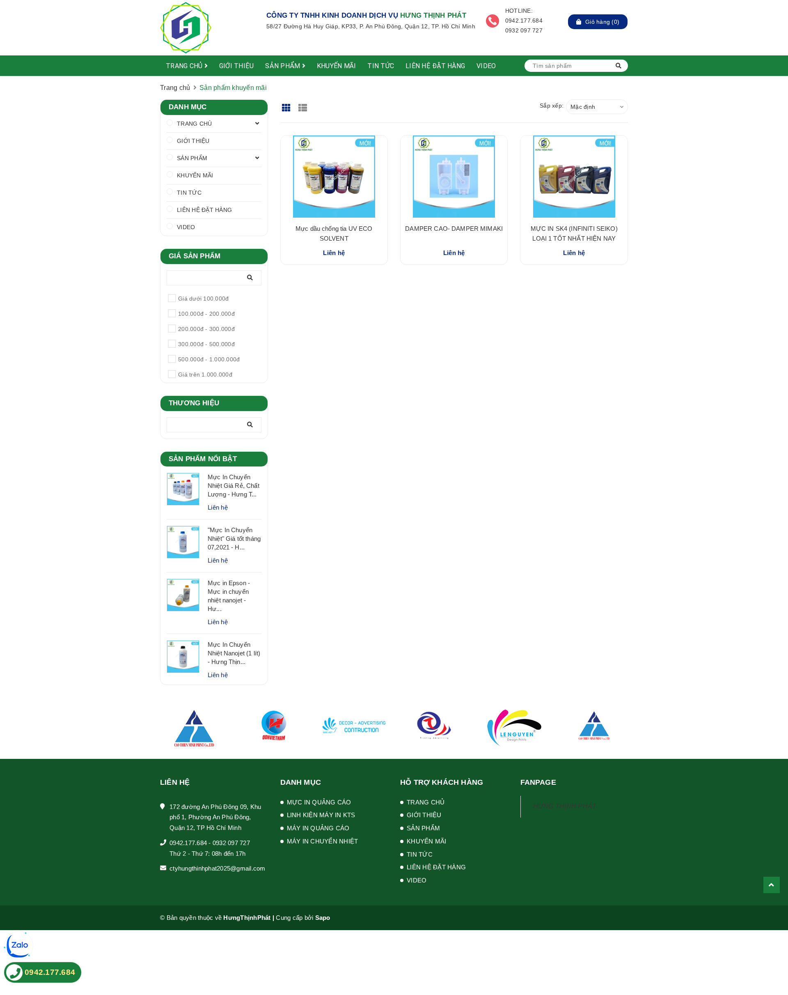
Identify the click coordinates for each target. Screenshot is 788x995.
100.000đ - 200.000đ (206, 313)
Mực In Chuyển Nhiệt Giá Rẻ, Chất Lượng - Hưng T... (233, 485)
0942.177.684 (188, 842)
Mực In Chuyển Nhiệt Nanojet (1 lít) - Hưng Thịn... (234, 653)
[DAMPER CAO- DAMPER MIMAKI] (454, 177)
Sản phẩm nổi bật (203, 459)
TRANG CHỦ (185, 66)
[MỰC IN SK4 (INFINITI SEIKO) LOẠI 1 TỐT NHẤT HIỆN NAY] (573, 177)
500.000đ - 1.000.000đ (209, 359)
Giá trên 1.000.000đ (205, 374)
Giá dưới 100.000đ (203, 298)
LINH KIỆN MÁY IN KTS (321, 814)
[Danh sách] (304, 104)
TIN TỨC (380, 66)
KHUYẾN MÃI (336, 66)
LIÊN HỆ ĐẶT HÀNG (435, 66)
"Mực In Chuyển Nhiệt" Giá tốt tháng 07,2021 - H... (234, 538)
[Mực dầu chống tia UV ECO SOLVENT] (334, 177)
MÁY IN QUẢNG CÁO (318, 828)
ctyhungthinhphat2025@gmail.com (218, 868)
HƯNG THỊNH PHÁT (565, 806)
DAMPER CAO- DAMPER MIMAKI (454, 228)
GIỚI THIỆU (236, 66)
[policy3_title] (492, 21)
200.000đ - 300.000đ (206, 329)
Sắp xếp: (552, 105)
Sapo (322, 917)
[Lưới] (287, 104)
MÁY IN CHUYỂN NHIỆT (322, 841)
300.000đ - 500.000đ (206, 344)
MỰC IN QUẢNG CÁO (319, 802)
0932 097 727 (231, 842)
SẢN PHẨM (283, 66)
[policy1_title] (252, 21)
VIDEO (486, 66)
